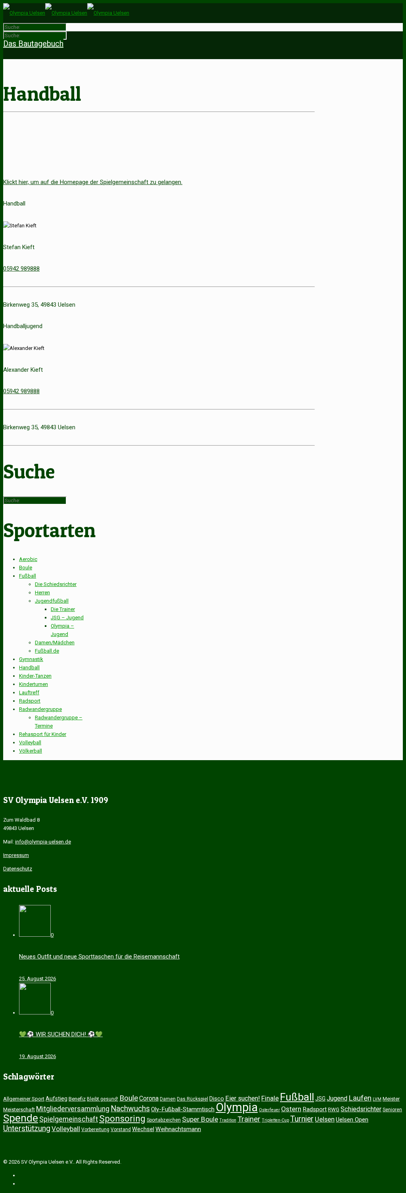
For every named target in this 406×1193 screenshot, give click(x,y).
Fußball (27, 576)
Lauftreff (29, 692)
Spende (20, 1118)
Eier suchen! (242, 1098)
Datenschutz (17, 869)
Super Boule (200, 1119)
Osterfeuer (269, 1109)
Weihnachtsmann (178, 1129)
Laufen (360, 1098)
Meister (391, 1099)
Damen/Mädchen (55, 642)
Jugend (337, 1098)
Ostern (291, 1109)
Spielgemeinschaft (68, 1119)
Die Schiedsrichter (56, 584)
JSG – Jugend (67, 618)
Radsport (29, 701)
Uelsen (325, 1119)
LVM (377, 1099)
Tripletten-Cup (275, 1120)
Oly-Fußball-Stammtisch (182, 1109)
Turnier (302, 1119)
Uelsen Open (352, 1119)
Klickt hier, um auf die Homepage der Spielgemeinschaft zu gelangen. (92, 182)
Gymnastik (31, 659)
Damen (168, 1099)
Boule (25, 568)
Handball (29, 667)
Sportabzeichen (164, 1120)
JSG (320, 1098)
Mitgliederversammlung (72, 1109)
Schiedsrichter (361, 1109)
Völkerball (30, 751)
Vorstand (121, 1129)
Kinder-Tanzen (35, 676)
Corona (149, 1098)
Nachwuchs (130, 1108)
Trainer (248, 1119)
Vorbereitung (95, 1129)
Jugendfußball (52, 601)
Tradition (227, 1120)
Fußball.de (47, 651)
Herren (42, 593)
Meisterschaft (19, 1109)
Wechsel (143, 1129)
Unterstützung (26, 1128)
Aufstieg (56, 1098)
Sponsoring (122, 1118)
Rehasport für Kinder (42, 734)
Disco (216, 1098)
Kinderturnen (33, 684)
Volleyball (30, 742)
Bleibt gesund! (102, 1099)
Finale (270, 1098)
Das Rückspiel (192, 1099)
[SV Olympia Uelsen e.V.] (66, 13)
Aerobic (28, 559)
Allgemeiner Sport (23, 1099)
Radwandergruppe (40, 709)
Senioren (392, 1109)
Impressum (16, 855)
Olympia (237, 1107)
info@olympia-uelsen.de (43, 842)
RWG (333, 1109)
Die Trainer (63, 609)
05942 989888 (21, 268)
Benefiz (77, 1099)
